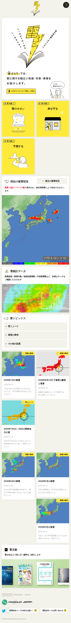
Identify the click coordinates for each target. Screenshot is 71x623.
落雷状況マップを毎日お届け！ (21, 610)
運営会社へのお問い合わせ (52, 610)
